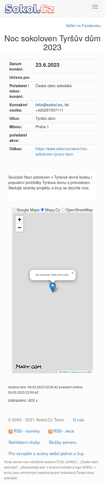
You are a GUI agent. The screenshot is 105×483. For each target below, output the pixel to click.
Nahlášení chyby (24, 442)
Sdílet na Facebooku (83, 25)
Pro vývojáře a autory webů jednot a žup (46, 453)
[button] (52, 287)
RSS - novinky (26, 431)
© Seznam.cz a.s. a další (80, 371)
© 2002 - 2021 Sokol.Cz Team (36, 419)
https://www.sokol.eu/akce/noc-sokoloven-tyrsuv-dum (62, 151)
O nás (78, 419)
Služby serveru (63, 442)
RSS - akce (63, 431)
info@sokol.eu (49, 104)
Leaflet (64, 371)
